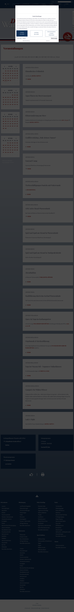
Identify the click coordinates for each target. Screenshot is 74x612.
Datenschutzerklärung (23, 28)
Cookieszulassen (22, 33)
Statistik (24, 38)
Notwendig (19, 38)
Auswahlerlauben (36, 33)
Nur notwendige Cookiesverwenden (51, 33)
